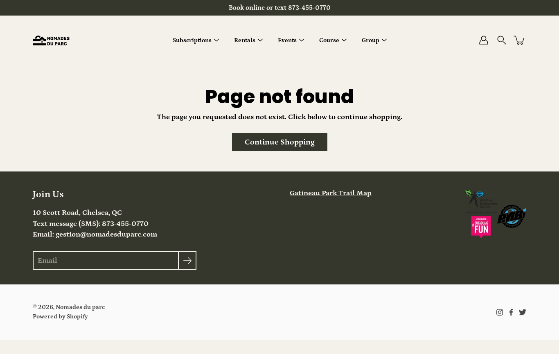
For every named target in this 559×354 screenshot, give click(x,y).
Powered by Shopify (60, 316)
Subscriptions (192, 40)
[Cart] (519, 40)
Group (370, 40)
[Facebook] (511, 312)
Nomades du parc (80, 307)
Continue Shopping (280, 142)
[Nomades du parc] (51, 40)
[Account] (483, 40)
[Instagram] (499, 312)
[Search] (501, 40)
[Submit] (187, 260)
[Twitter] (522, 312)
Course (329, 40)
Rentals (244, 40)
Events (287, 40)
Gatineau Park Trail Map (331, 193)
